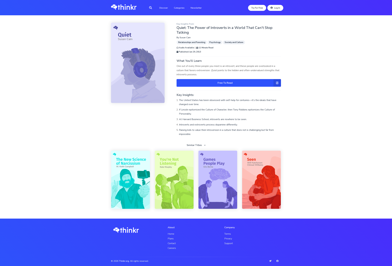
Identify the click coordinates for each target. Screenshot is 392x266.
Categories (179, 7)
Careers (172, 248)
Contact (172, 243)
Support (228, 243)
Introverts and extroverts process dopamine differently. (208, 124)
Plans (171, 238)
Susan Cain (185, 37)
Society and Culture (234, 42)
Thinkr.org (124, 261)
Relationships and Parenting (191, 42)
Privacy (228, 238)
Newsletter (196, 7)
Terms (227, 234)
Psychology (215, 42)
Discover (163, 7)
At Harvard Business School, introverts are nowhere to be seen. (213, 119)
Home (171, 234)
